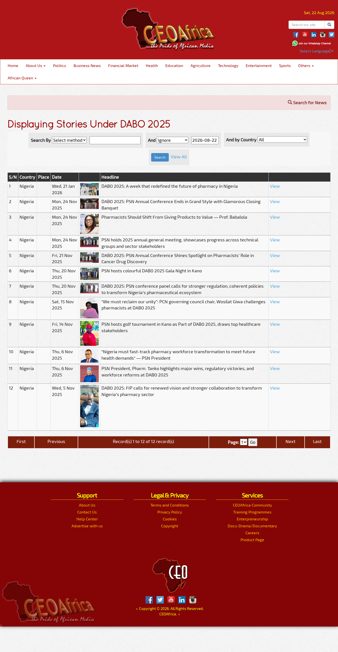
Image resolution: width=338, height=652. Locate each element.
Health (152, 65)
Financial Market (123, 65)
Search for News (309, 102)
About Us (34, 65)
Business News (87, 65)
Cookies (170, 518)
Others (304, 65)
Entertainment (259, 65)
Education (174, 65)
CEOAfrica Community (252, 505)
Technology (228, 65)
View (275, 186)
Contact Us (87, 512)
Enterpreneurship (252, 518)
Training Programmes (252, 512)
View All (179, 156)
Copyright (169, 525)
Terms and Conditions (169, 505)
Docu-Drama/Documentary (252, 525)
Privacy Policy (169, 512)
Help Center (87, 518)
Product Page (252, 539)
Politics (59, 65)
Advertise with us (87, 525)
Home (13, 65)
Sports (285, 65)
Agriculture (201, 65)
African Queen (21, 77)
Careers (252, 532)
